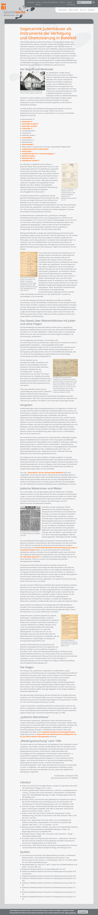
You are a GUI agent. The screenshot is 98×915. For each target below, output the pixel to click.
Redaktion (91, 10)
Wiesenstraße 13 (28, 158)
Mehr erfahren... (71, 913)
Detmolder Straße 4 (29, 126)
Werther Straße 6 (28, 156)
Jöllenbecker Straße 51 (30, 160)
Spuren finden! (38, 3)
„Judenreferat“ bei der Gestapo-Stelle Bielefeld (45, 473)
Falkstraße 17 (27, 128)
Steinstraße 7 (27, 151)
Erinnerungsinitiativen (50, 2)
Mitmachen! (62, 10)
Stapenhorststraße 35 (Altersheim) (35, 149)
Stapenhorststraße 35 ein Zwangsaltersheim (58, 732)
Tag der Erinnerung (71, 3)
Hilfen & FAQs (73, 10)
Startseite (31, 2)
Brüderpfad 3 (27, 122)
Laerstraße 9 (27, 138)
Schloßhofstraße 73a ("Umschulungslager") (38, 154)
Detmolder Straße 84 (30, 124)
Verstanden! (82, 912)
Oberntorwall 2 (28, 144)
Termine (62, 2)
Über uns (83, 10)
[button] (33, 81)
